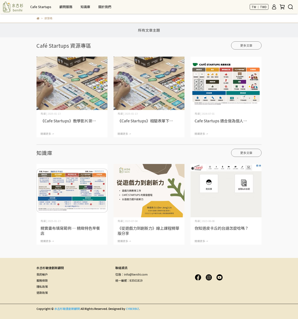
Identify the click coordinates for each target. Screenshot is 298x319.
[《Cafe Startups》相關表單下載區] (149, 83)
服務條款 (42, 280)
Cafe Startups (40, 6)
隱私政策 (42, 287)
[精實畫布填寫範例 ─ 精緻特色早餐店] (71, 190)
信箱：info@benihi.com (131, 274)
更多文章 (246, 45)
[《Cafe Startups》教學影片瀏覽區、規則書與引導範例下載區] (71, 83)
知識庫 (85, 6)
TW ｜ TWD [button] (259, 7)
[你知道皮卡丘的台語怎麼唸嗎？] (226, 190)
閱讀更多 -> (47, 134)
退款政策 (42, 293)
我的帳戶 (42, 274)
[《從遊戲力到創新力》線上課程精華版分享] (149, 190)
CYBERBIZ (132, 309)
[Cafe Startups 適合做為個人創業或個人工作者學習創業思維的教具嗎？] (226, 83)
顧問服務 (65, 6)
